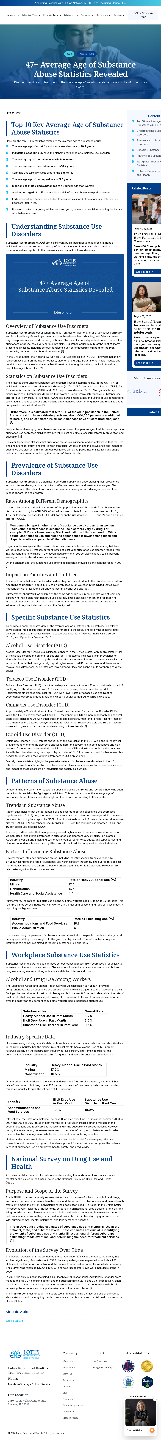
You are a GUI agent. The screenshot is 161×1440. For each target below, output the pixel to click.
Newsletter (69, 1398)
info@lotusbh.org (102, 1367)
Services (67, 1373)
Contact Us (68, 1411)
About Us (68, 1361)
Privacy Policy (70, 1417)
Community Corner (73, 1405)
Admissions (69, 1367)
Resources (68, 1380)
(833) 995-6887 (100, 1361)
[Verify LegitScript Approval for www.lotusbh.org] (147, 1382)
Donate (66, 1386)
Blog (65, 1392)
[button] (13, 15)
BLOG (69, 54)
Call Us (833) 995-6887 (143, 15)
